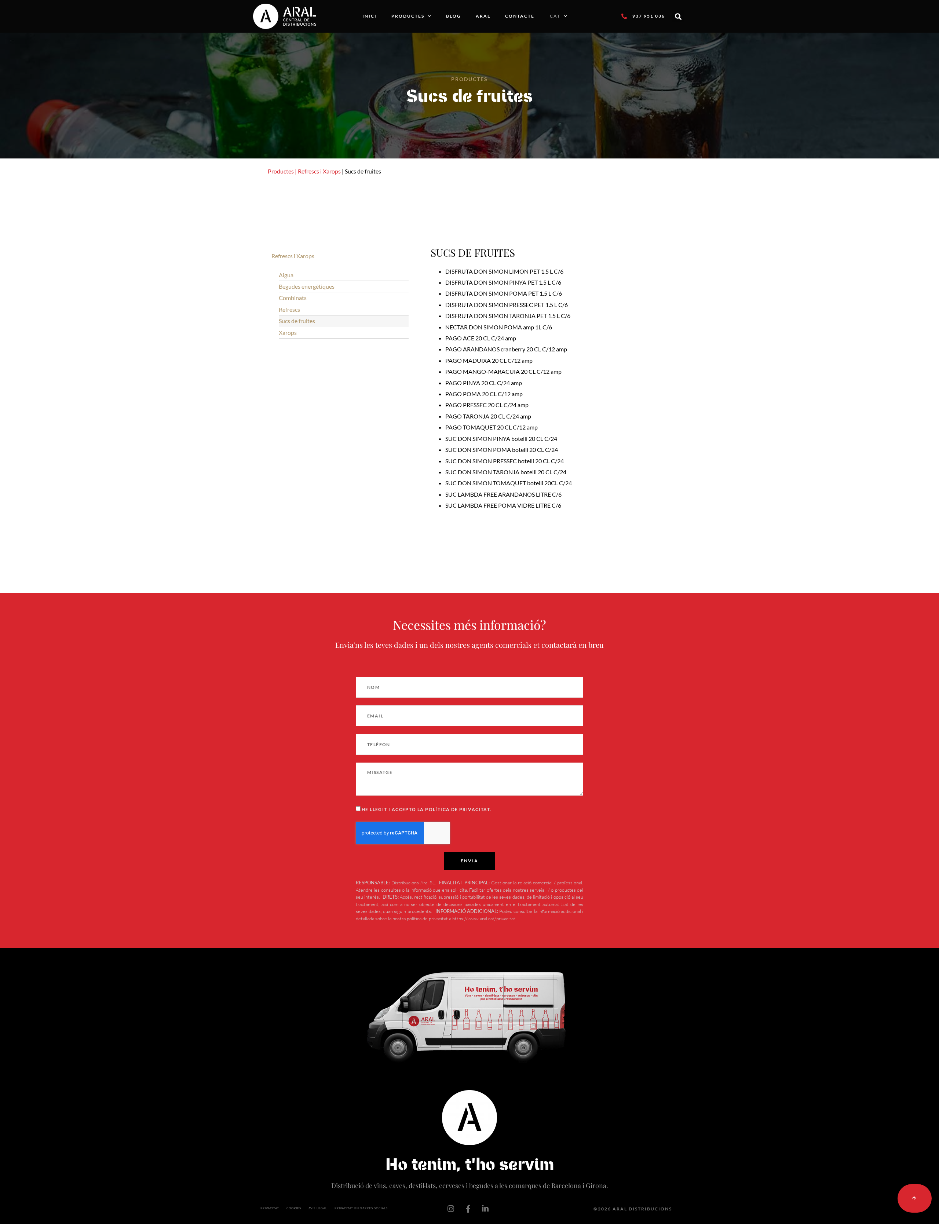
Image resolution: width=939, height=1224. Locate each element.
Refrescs (289, 309)
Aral (483, 16)
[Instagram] (450, 1209)
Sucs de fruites (297, 320)
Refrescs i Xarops (319, 171)
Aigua (286, 274)
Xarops (288, 332)
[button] (678, 16)
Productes (407, 16)
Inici (369, 16)
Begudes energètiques (307, 286)
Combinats (293, 297)
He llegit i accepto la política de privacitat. (426, 809)
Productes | (282, 171)
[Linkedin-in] (485, 1209)
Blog (453, 16)
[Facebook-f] (468, 1209)
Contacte (519, 16)
